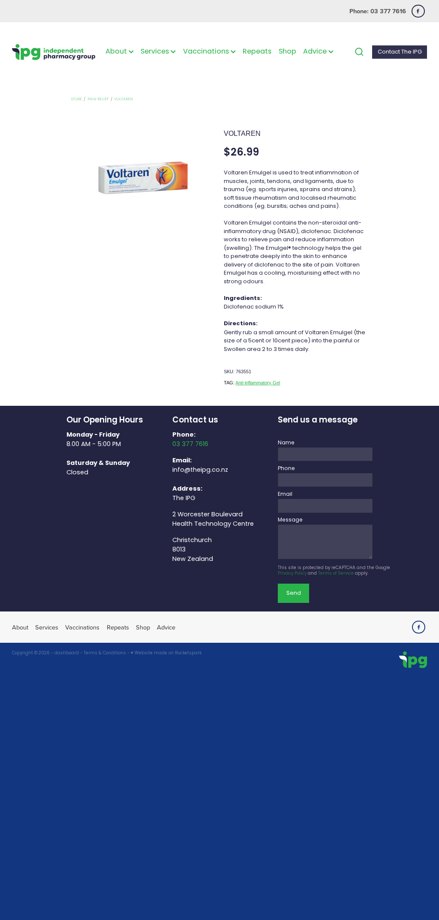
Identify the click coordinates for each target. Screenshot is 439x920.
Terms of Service (336, 573)
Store (76, 99)
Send (293, 593)
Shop (287, 51)
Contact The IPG (400, 52)
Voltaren (123, 99)
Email (285, 494)
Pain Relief (98, 99)
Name (286, 443)
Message (290, 520)
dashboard (66, 653)
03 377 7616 (190, 444)
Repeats (257, 51)
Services (156, 51)
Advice (315, 51)
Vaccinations (207, 51)
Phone (286, 468)
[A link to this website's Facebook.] (418, 11)
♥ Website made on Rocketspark (166, 653)
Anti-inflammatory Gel (257, 382)
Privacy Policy (292, 573)
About (117, 51)
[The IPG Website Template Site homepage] (53, 52)
